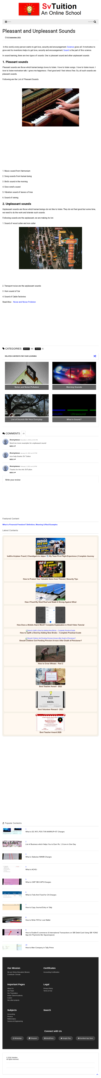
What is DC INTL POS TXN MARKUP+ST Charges (45, 832)
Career (9, 998)
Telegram (33, 1038)
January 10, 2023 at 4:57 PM (28, 453)
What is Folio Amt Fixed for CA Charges (40, 895)
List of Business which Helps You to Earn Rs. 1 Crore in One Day (50, 844)
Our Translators (12, 993)
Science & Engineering (15, 1021)
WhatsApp (18, 1038)
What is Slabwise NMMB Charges (38, 857)
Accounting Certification (51, 972)
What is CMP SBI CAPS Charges (38, 882)
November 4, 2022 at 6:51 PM (29, 440)
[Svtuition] (50, 16)
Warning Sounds (74, 387)
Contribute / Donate (13, 974)
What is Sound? (74, 419)
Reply (12, 446)
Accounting (11, 1014)
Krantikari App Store (86, 1038)
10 (26, 945)
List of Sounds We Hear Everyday (26, 419)
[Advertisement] (24, 150)
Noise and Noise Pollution (24, 302)
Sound (66, 50)
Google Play (66, 1038)
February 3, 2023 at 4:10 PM (28, 466)
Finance (10, 1016)
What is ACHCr (31, 869)
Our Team (10, 991)
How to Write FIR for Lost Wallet (37, 920)
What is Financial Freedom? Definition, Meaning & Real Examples (30, 525)
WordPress (49, 1038)
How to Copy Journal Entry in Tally (38, 907)
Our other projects (13, 1000)
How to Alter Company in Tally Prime (39, 948)
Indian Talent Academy (15, 995)
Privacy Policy (48, 988)
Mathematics (11, 1019)
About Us (10, 988)
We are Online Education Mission (18, 972)
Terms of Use (47, 991)
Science (70, 47)
